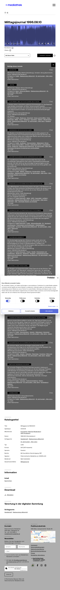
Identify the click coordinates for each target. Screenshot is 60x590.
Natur (17, 91)
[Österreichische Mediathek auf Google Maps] (43, 536)
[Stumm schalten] (42, 43)
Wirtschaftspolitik (36, 223)
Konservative (36, 171)
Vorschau (18, 226)
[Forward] (11, 43)
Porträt (43, 171)
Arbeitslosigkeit (40, 225)
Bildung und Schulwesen (14, 255)
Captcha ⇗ (23, 570)
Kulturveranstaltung (32, 380)
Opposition (34, 119)
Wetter (12, 84)
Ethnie (9, 121)
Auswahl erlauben (30, 311)
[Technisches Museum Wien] (38, 559)
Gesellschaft (24, 439)
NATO (32, 198)
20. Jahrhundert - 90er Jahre (44, 76)
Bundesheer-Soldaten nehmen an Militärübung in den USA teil (25, 183)
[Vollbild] (54, 43)
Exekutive (28, 354)
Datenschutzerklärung (37, 549)
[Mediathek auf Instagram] (41, 565)
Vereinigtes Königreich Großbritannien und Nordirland (23, 148)
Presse (33, 553)
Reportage (35, 354)
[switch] (23, 301)
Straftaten (23, 143)
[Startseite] (13, 5)
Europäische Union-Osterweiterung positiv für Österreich (25, 210)
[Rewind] (6, 43)
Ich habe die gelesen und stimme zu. (17, 561)
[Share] (39, 43)
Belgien (48, 355)
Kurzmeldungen (13, 392)
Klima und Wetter (25, 91)
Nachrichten (12, 69)
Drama (41, 380)
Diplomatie (10, 119)
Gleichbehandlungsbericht (16, 237)
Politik (17, 76)
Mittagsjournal (25, 461)
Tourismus (42, 354)
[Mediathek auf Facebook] (37, 565)
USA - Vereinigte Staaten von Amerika (26, 201)
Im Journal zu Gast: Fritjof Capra (18, 265)
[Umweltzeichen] (33, 565)
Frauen (29, 252)
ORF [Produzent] (25, 433)
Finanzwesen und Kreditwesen (26, 225)
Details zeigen (51, 306)
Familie (34, 252)
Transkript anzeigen (45, 55)
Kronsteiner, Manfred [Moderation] (31, 431)
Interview (22, 380)
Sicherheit (30, 118)
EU (43, 223)
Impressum (34, 545)
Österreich (10, 201)
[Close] (53, 65)
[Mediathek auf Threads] (45, 565)
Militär (16, 119)
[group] (17, 55)
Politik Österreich (21, 198)
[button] (51, 43)
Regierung (23, 118)
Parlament (27, 119)
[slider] (30, 45)
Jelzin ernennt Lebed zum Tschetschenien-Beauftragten (24, 101)
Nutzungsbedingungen (37, 547)
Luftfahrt (44, 198)
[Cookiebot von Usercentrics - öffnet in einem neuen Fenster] (48, 278)
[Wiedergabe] (8, 43)
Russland (48, 121)
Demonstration (31, 143)
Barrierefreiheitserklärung (38, 551)
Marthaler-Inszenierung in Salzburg (19, 364)
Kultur (17, 380)
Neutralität (38, 198)
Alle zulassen (49, 311)
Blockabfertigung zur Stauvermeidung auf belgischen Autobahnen (27, 342)
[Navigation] (54, 5)
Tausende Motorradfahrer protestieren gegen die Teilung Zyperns (27, 317)
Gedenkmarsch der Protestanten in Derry (20, 130)
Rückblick (32, 253)
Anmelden (8, 574)
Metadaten (10, 495)
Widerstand (40, 143)
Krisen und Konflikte (40, 118)
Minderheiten (47, 119)
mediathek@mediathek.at (12, 534)
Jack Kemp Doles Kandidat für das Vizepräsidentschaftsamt (25, 156)
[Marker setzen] (45, 43)
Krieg (48, 118)
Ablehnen (11, 311)
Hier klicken (17, 568)
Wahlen (40, 119)
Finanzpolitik (11, 226)
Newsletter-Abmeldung (38, 555)
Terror (21, 119)
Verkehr (32, 332)
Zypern (50, 334)
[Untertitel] (48, 43)
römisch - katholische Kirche (33, 144)
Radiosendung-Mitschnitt (27, 76)
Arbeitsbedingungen (42, 253)
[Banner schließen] (57, 277)
